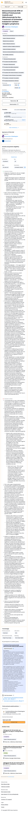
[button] (14, 35)
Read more (14, 157)
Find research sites (5, 792)
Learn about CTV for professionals (9, 794)
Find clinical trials (5, 784)
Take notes (13, 101)
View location (13, 104)
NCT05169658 (5, 91)
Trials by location (5, 786)
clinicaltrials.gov (11, 776)
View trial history (13, 127)
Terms (2, 807)
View (23, 119)
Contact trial (14, 722)
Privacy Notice (4, 804)
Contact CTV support (6, 799)
